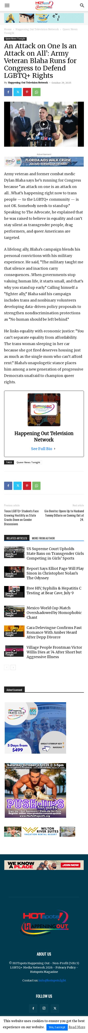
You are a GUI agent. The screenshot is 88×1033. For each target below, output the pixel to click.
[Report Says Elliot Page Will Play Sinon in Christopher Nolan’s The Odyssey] (14, 572)
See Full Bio (41, 448)
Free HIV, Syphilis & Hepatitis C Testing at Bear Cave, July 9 (54, 590)
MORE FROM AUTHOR (43, 538)
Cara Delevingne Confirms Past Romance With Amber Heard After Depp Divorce (54, 632)
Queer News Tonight (15, 38)
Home (8, 29)
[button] (7, 5)
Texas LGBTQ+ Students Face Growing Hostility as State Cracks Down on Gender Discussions (21, 517)
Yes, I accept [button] (57, 1027)
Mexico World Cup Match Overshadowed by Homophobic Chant (54, 613)
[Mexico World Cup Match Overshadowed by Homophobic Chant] (14, 611)
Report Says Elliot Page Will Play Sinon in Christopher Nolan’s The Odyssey (55, 573)
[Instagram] (44, 1008)
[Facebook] (8, 92)
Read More (77, 1027)
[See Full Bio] (54, 449)
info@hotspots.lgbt (52, 980)
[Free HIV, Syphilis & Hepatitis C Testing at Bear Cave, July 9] (14, 592)
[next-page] (13, 667)
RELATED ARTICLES (17, 538)
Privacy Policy (65, 967)
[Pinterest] (27, 92)
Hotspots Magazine (44, 972)
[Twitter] (18, 92)
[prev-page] (6, 667)
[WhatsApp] (36, 92)
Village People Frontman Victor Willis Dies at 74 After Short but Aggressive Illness (54, 652)
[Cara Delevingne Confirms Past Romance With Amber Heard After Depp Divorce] (14, 631)
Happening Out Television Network (37, 29)
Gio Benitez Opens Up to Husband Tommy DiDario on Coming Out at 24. (64, 515)
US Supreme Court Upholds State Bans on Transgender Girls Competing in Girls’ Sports (55, 554)
